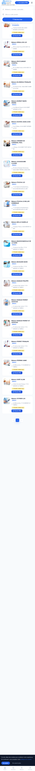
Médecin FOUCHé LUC (18, 182)
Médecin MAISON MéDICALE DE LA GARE (21, 242)
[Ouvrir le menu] (32, 2)
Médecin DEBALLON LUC (19, 42)
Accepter (5, 763)
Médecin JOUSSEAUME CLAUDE (18, 162)
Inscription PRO (23, 2)
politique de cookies (26, 759)
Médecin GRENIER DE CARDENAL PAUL (18, 141)
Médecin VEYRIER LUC (18, 398)
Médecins (22, 769)
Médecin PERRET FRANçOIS (20, 341)
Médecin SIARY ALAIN (18, 379)
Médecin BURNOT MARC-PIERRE (19, 102)
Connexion (30, 769)
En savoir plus (16, 763)
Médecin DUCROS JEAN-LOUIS (20, 122)
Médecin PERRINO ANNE (19, 360)
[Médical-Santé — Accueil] (8, 2)
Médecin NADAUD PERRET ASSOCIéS (19, 301)
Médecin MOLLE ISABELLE (19, 222)
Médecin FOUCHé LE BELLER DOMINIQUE (20, 202)
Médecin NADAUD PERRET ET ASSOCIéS (20, 321)
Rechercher (18, 19)
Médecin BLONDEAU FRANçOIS (21, 82)
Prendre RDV (17, 35)
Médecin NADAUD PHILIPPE (19, 281)
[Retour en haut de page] (32, 764)
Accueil (4, 769)
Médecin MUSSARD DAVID (19, 262)
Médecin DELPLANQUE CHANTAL (18, 62)
